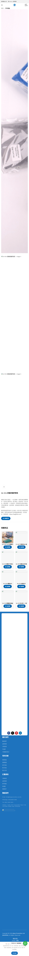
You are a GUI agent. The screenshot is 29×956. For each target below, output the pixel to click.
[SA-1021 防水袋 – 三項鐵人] (21, 596)
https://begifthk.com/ (15, 514)
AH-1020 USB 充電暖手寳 (7, 545)
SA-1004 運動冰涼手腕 (21, 564)
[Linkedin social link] (20, 733)
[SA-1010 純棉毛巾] (21, 576)
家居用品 (4, 759)
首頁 (2, 8)
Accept (14, 953)
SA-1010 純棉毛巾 (21, 583)
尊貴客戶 (4, 789)
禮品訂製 (15, 938)
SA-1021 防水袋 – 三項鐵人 (21, 604)
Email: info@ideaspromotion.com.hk (11, 797)
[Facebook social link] (8, 733)
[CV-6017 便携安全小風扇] (21, 537)
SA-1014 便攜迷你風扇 (7, 603)
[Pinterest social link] (16, 733)
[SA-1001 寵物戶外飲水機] (7, 557)
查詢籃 (4, 786)
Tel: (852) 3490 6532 (7, 802)
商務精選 (4, 762)
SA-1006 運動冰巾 (7, 583)
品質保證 (4, 743)
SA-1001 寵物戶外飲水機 (7, 564)
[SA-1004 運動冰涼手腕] (21, 557)
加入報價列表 (6, 518)
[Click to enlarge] (4, 487)
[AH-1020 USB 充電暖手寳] (7, 537)
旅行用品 (4, 765)
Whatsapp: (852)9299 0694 (9, 799)
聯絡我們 (4, 741)
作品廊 (4, 749)
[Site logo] (14, 5)
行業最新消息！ (6, 751)
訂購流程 (4, 746)
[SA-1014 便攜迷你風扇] (7, 596)
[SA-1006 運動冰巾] (7, 576)
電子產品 (4, 767)
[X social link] (12, 733)
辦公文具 (4, 770)
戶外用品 (7, 8)
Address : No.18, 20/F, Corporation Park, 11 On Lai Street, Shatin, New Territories (14, 805)
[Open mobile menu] (1, 5)
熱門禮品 (4, 783)
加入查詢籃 (7, 547)
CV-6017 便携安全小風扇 (21, 545)
